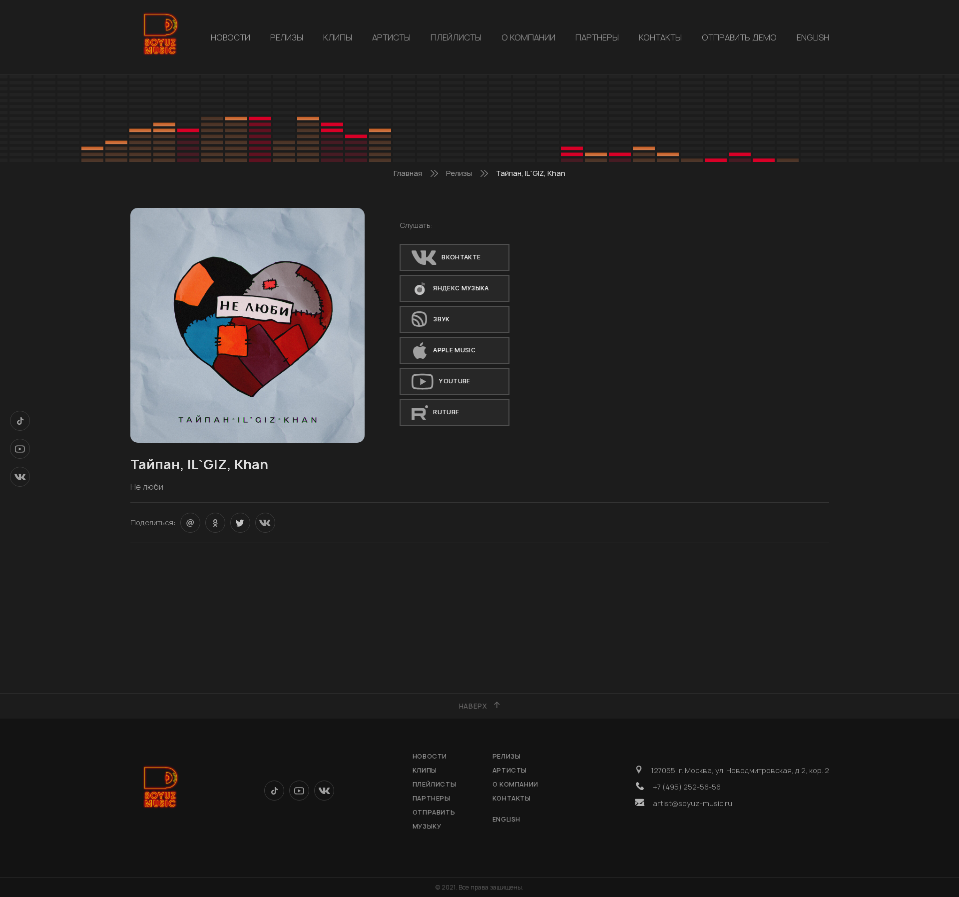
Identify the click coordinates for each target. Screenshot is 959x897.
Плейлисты (456, 37)
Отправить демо (739, 37)
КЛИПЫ (337, 37)
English (813, 37)
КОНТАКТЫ (660, 37)
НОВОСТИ (230, 37)
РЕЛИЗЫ (286, 37)
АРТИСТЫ (391, 37)
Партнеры (597, 37)
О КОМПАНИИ (528, 37)
